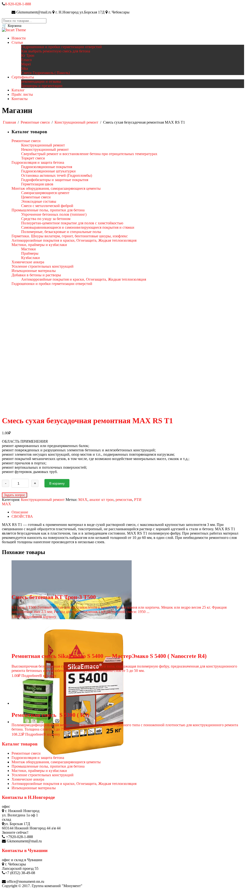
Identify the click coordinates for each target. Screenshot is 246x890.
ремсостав (124, 500)
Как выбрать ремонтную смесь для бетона (55, 51)
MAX (82, 500)
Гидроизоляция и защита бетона (38, 758)
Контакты (20, 99)
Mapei (26, 64)
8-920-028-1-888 (18, 4)
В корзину (57, 483)
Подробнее (30, 617)
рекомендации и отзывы (41, 81)
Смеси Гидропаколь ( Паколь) (45, 73)
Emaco (26, 60)
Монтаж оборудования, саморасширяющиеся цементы (56, 762)
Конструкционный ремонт (76, 122)
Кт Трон (27, 55)
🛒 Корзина (11, 26)
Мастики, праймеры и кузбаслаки (39, 771)
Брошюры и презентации (41, 86)
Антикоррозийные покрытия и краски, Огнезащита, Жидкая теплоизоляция (74, 784)
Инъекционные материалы (34, 788)
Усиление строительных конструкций (43, 775)
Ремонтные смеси (35, 122)
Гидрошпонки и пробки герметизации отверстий (61, 47)
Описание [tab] (20, 512)
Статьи (17, 42)
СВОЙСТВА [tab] (22, 516)
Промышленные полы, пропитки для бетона (48, 766)
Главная (9, 122)
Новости (19, 38)
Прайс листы (22, 94)
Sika (24, 68)
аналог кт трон (101, 500)
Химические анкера (28, 779)
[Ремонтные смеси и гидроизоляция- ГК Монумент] (14, 30)
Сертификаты (23, 77)
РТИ (137, 500)
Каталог (18, 90)
